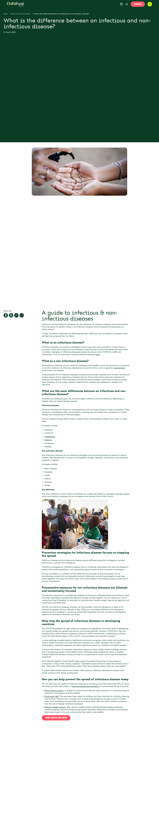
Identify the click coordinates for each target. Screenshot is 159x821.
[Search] (126, 4)
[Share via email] (21, 315)
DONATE (137, 4)
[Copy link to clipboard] (16, 315)
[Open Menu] (149, 4)
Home (6, 14)
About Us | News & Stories (20, 14)
